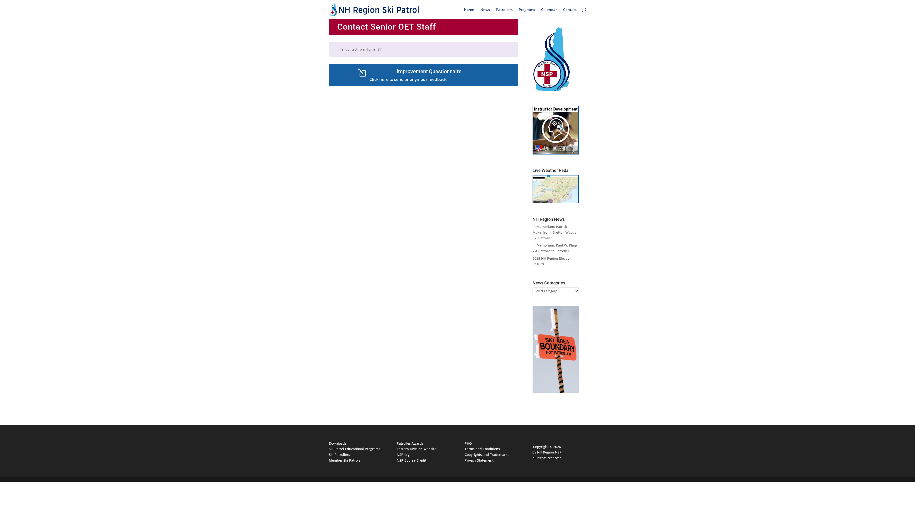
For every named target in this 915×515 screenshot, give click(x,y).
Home (469, 10)
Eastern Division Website (416, 449)
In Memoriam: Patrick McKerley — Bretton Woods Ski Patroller (554, 232)
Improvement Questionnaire (429, 71)
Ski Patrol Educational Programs (354, 449)
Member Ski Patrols (344, 460)
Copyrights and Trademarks (487, 454)
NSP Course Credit (411, 460)
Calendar (549, 10)
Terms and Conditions (482, 449)
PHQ (468, 443)
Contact (570, 10)
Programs (527, 10)
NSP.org (403, 454)
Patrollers (504, 10)
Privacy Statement (479, 460)
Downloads (337, 443)
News (485, 10)
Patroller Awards (410, 443)
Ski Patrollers (339, 454)
